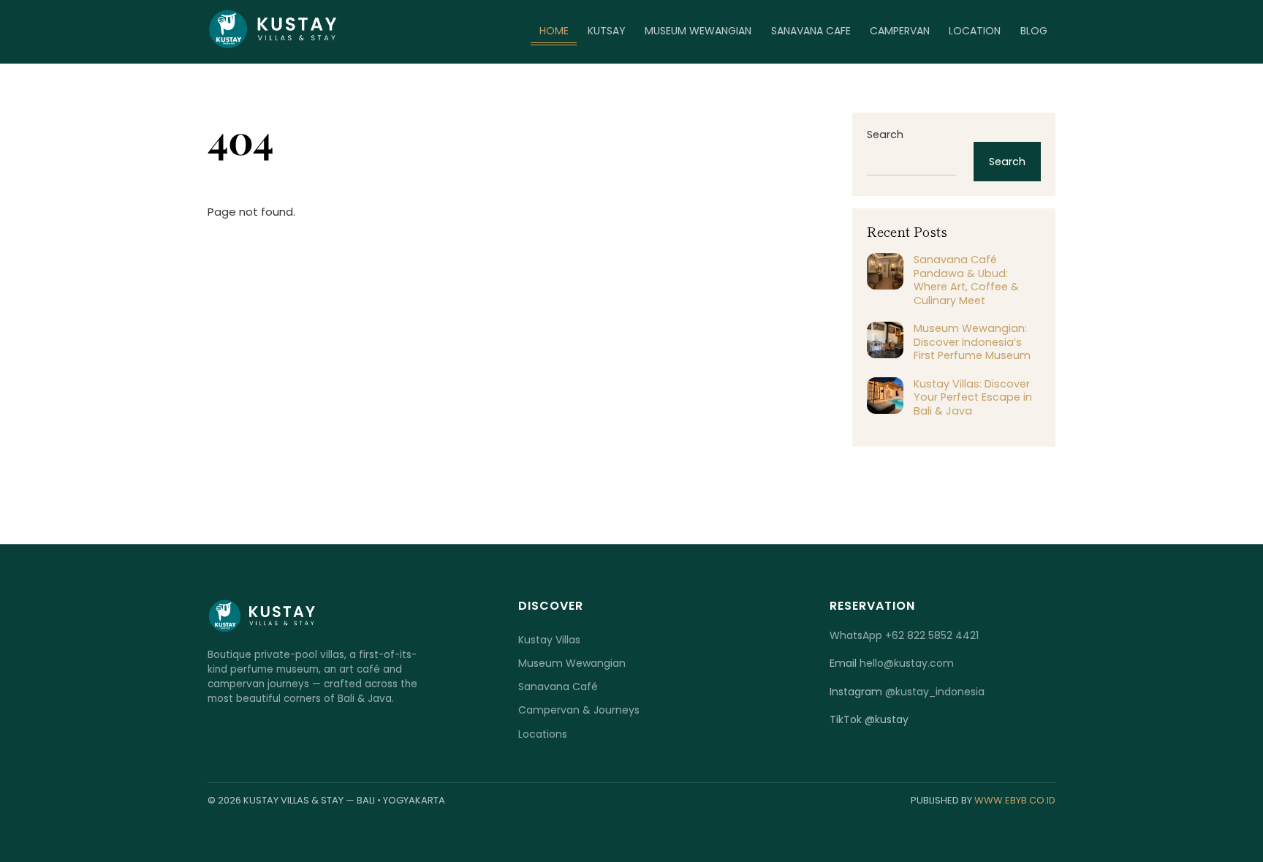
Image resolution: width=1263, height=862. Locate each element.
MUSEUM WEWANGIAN (698, 30)
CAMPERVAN (900, 30)
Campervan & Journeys (579, 710)
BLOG (1033, 30)
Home (554, 30)
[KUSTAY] (273, 43)
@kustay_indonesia (935, 691)
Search (885, 134)
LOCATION (975, 30)
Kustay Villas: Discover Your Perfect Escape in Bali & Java (973, 397)
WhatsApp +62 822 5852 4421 (904, 635)
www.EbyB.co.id (1014, 800)
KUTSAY (607, 30)
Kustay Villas (549, 639)
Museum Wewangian (572, 663)
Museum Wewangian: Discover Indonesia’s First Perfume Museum (972, 342)
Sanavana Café (558, 686)
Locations (542, 734)
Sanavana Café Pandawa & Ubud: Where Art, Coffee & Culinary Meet (966, 280)
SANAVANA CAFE (811, 30)
